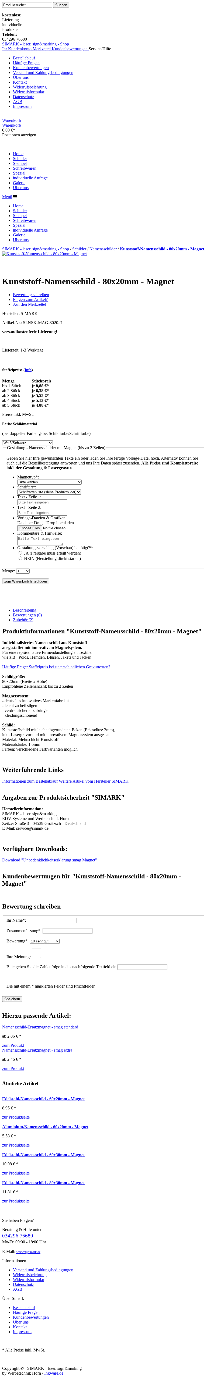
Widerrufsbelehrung (30, 87)
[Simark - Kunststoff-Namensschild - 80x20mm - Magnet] (44, 253)
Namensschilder (103, 249)
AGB (17, 101)
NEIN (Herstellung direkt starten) (52, 558)
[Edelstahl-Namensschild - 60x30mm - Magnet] (2, 1150)
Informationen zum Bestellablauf (30, 781)
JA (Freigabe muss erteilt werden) (52, 553)
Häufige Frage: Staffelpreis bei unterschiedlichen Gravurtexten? (56, 667)
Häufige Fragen (26, 63)
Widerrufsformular (28, 92)
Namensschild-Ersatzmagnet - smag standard (40, 1027)
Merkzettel (42, 49)
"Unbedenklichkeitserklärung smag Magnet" (49, 860)
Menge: (8, 571)
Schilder (79, 249)
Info (28, 370)
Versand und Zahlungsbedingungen (43, 72)
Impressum (22, 106)
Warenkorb (11, 120)
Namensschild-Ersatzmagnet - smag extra (37, 1050)
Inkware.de (53, 1373)
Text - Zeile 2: (29, 507)
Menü (7, 196)
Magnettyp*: (28, 477)
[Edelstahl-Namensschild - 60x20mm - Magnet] (2, 1094)
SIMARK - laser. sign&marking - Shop (35, 44)
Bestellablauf (24, 58)
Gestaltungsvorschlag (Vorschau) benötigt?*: (55, 547)
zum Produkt (13, 1045)
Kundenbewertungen (70, 49)
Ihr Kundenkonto (17, 49)
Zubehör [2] (23, 620)
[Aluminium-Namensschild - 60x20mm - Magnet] (2, 1122)
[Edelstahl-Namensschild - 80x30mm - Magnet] (2, 1178)
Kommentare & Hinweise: (39, 533)
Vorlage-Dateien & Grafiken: (42, 518)
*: (16, 920)
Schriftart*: (26, 487)
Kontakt (20, 82)
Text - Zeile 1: (29, 497)
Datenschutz (23, 96)
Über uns (21, 77)
